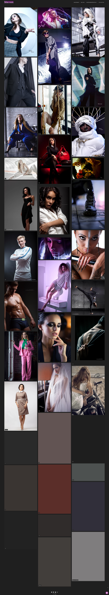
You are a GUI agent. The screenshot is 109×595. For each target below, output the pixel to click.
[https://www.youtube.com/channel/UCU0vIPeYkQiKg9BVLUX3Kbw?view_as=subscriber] (55, 592)
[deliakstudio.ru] (8, 2)
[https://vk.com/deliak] (51, 592)
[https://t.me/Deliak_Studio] (53, 592)
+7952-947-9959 (101, 2)
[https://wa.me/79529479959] (57, 592)
